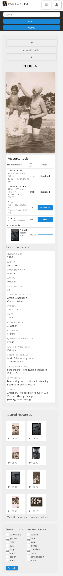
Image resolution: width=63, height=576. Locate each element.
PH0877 (12, 462)
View (45, 219)
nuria (33, 560)
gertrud (13, 538)
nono (12, 560)
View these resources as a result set (27, 517)
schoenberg (37, 556)
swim (33, 541)
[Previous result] (32, 43)
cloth (33, 553)
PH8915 (33, 511)
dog (11, 549)
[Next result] (31, 57)
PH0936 (12, 511)
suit (11, 545)
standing (35, 549)
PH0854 (12, 438)
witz (11, 541)
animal (33, 545)
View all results (31, 50)
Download (45, 207)
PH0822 (33, 486)
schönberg (15, 534)
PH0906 (12, 486)
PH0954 (33, 438)
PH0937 (33, 462)
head (12, 553)
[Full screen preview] (30, 112)
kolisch (34, 534)
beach (33, 538)
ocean (12, 556)
